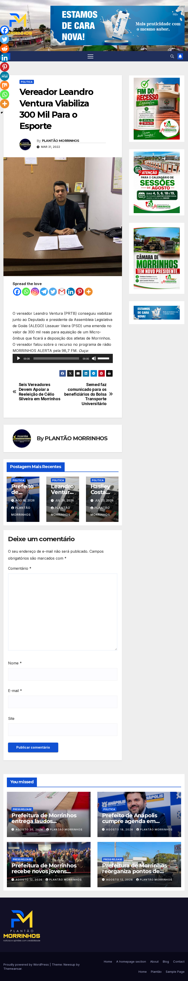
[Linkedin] (71, 292)
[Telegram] (44, 292)
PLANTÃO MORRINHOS (60, 141)
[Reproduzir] (18, 358)
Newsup (69, 964)
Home (108, 961)
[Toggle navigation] (90, 56)
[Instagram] (35, 292)
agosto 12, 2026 (29, 879)
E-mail (15, 690)
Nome (15, 663)
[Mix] (4, 85)
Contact (179, 961)
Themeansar (12, 968)
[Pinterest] (80, 292)
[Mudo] (94, 358)
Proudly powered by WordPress (26, 964)
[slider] (104, 358)
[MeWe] (4, 76)
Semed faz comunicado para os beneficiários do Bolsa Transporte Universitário (85, 394)
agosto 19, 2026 (120, 829)
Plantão (156, 971)
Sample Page (175, 971)
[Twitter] (53, 292)
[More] (89, 292)
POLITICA (27, 81)
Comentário (19, 568)
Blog (166, 961)
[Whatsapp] (26, 292)
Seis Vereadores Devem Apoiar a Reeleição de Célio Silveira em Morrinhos (40, 391)
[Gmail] (62, 292)
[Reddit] (4, 48)
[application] (63, 358)
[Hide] (2, 112)
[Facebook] (17, 292)
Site (11, 718)
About (154, 961)
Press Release (22, 809)
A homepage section (131, 961)
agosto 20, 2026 (30, 829)
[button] (172, 56)
